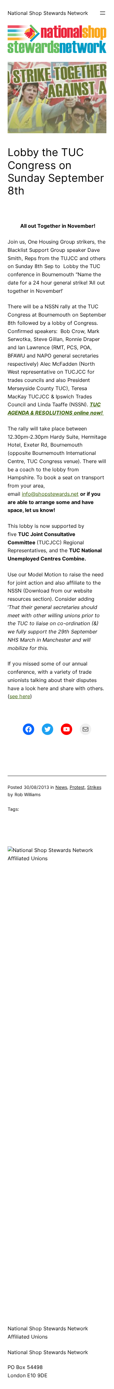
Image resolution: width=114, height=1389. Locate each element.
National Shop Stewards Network (48, 13)
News (61, 787)
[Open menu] (102, 13)
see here (20, 696)
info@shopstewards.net (50, 494)
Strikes (94, 787)
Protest (77, 787)
